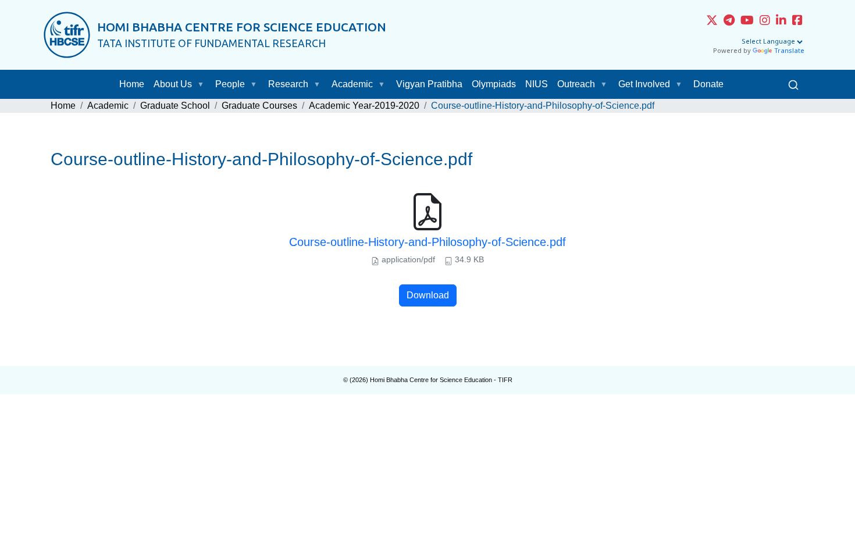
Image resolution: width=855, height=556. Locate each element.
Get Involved (644, 84)
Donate (708, 84)
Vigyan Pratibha (429, 84)
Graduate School (175, 106)
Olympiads (494, 84)
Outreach (576, 84)
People (230, 84)
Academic (352, 84)
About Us (173, 84)
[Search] (793, 84)
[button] (203, 84)
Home (131, 84)
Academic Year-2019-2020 (364, 106)
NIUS (536, 84)
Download (428, 295)
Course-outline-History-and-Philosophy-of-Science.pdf (427, 242)
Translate (789, 51)
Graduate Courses (259, 106)
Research (288, 84)
